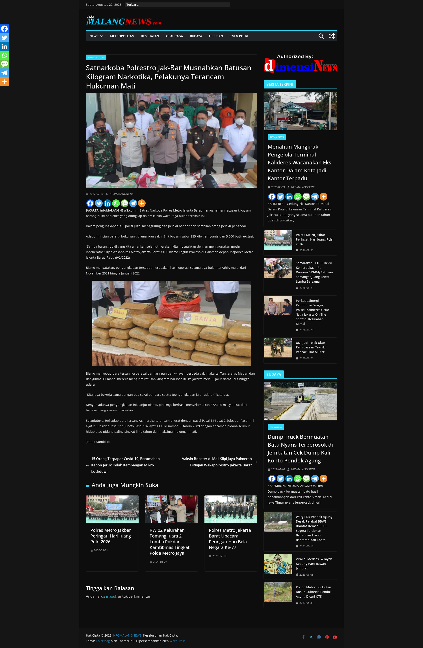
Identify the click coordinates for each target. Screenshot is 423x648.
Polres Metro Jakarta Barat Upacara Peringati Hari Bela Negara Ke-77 (230, 538)
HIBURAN (216, 36)
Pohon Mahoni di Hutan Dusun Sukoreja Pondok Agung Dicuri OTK (314, 591)
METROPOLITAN (122, 36)
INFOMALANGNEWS (121, 194)
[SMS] (124, 203)
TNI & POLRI (239, 36)
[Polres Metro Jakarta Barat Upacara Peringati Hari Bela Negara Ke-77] (230, 498)
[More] (142, 203)
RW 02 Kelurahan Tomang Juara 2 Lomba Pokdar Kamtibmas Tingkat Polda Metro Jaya (170, 541)
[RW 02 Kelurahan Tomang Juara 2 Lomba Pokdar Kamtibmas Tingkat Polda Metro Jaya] (171, 498)
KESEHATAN (150, 36)
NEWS (93, 36)
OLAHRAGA (174, 36)
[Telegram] (133, 203)
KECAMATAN (275, 427)
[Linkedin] (107, 203)
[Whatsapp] (116, 203)
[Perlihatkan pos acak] (332, 36)
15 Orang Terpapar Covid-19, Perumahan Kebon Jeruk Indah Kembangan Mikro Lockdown (125, 465)
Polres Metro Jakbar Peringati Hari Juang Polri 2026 (110, 536)
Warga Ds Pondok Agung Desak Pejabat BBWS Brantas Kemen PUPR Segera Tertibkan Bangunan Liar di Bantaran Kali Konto (314, 528)
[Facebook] (90, 203)
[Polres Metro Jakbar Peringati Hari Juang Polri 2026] (112, 498)
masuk (111, 596)
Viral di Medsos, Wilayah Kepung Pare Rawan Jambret (314, 563)
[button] (100, 36)
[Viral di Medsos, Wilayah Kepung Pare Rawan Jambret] (278, 567)
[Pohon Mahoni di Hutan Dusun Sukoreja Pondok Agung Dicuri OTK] (278, 595)
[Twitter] (99, 203)
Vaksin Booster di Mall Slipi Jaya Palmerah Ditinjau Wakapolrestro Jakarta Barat (217, 462)
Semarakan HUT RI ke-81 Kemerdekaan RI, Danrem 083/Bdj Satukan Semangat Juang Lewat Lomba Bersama (314, 272)
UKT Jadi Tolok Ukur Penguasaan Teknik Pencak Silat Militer (310, 347)
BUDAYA (196, 36)
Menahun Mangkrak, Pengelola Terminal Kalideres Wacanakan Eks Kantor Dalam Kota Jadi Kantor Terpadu (299, 162)
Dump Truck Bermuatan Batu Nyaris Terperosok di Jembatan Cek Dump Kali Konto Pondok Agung (300, 448)
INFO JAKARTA (276, 137)
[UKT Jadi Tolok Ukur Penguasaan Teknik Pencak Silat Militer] (278, 350)
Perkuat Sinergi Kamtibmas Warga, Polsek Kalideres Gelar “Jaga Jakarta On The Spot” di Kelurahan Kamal (312, 312)
